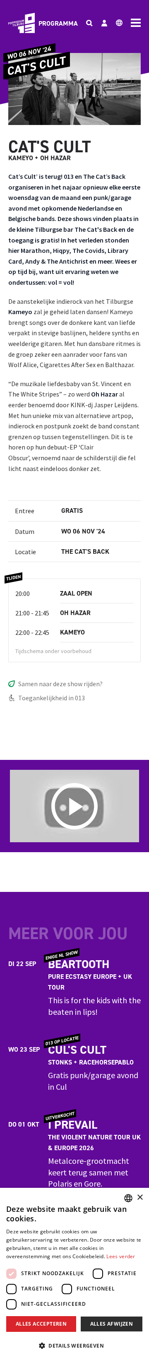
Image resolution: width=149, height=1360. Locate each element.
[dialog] (74, 1274)
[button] (74, 1345)
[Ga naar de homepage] (21, 23)
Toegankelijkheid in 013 (51, 698)
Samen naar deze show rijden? (60, 684)
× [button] (140, 1197)
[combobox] (128, 1198)
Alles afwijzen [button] (111, 1323)
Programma (58, 23)
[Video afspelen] (74, 806)
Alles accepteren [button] (41, 1323)
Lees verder (120, 1256)
